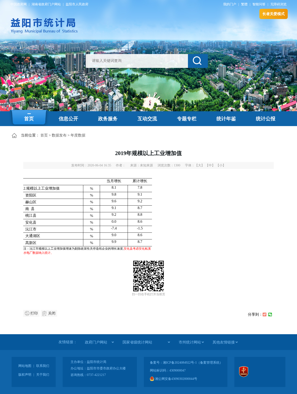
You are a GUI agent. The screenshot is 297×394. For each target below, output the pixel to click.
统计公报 (265, 118)
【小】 (221, 165)
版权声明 (24, 374)
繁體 (244, 4)
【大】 (199, 165)
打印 (34, 313)
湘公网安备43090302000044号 (175, 379)
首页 (29, 118)
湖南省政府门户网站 (46, 4)
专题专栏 (187, 118)
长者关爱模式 (273, 14)
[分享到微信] (270, 314)
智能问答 (258, 4)
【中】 (210, 165)
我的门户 (229, 4)
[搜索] (198, 61)
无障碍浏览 (278, 4)
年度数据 (78, 135)
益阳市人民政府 (77, 4)
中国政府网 (18, 4)
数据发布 (59, 135)
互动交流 (147, 118)
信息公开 (68, 118)
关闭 (51, 313)
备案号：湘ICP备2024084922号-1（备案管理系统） (186, 362)
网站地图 (24, 366)
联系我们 (42, 366)
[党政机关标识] (243, 376)
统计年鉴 (226, 118)
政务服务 (108, 118)
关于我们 (42, 374)
